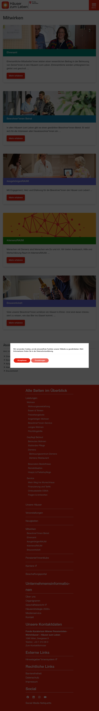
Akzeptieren (22, 360)
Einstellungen (40, 360)
